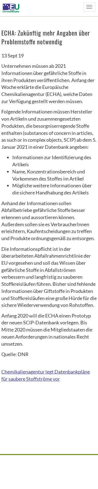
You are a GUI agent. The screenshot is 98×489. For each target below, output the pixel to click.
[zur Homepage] (12, 7)
